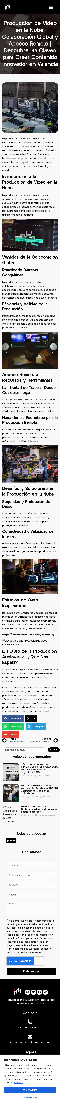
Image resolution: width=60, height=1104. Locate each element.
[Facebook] (39, 992)
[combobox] (24, 749)
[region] (30, 1079)
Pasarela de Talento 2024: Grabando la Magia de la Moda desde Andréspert (39, 809)
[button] (50, 7)
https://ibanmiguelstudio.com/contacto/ (28, 634)
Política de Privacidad (41, 924)
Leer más (18, 1082)
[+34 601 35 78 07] (30, 1021)
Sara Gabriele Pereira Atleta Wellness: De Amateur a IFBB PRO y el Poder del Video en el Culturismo (39, 789)
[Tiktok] (45, 992)
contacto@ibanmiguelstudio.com (30, 1042)
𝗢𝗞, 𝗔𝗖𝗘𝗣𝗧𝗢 (30, 1090)
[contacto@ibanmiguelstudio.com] (30, 1036)
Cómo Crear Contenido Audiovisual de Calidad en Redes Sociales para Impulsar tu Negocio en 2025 (40, 768)
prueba (11, 840)
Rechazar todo (30, 1097)
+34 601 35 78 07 (30, 1027)
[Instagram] (27, 992)
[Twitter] (33, 992)
